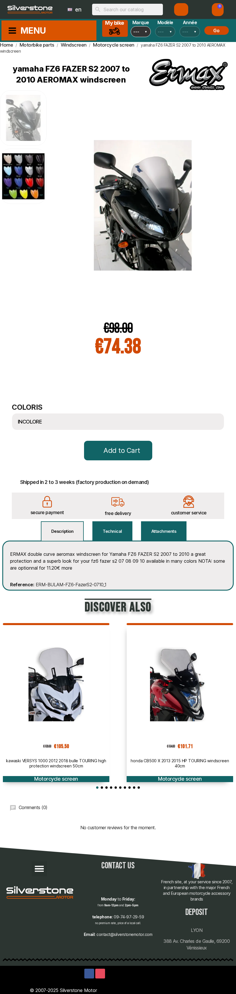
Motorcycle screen (56, 779)
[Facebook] (89, 973)
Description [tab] (62, 531)
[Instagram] (100, 973)
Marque (140, 22)
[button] (218, 9)
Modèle (165, 22)
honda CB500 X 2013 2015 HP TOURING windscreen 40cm (180, 763)
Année (190, 22)
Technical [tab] (112, 531)
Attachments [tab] (163, 531)
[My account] (181, 9)
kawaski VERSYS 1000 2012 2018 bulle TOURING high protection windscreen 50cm (56, 763)
